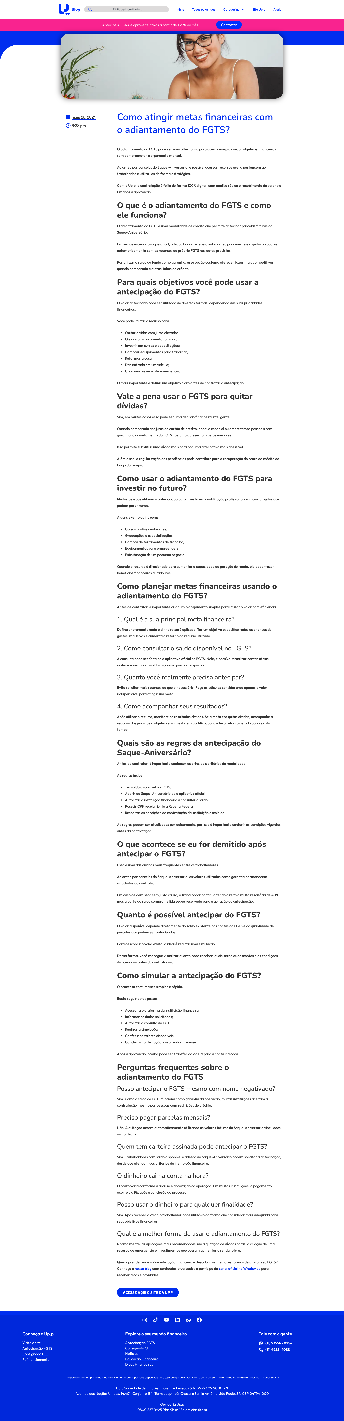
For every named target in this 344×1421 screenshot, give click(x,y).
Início (180, 9)
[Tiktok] (156, 1320)
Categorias (231, 9)
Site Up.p (258, 9)
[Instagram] (145, 1320)
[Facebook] (199, 1320)
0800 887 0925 (149, 1409)
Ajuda (277, 9)
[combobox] (126, 9)
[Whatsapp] (189, 1320)
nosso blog (143, 1268)
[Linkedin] (178, 1320)
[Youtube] (167, 1320)
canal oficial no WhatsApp (239, 1268)
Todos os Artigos (203, 9)
